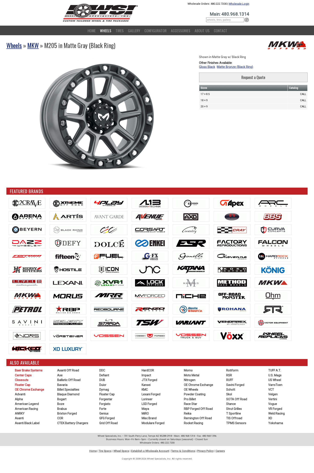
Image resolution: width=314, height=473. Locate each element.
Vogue (272, 404)
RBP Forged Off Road (198, 408)
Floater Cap (22, 385)
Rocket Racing (193, 423)
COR (60, 418)
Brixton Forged (67, 413)
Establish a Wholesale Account (150, 451)
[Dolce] (109, 243)
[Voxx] (232, 335)
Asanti (19, 418)
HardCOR (148, 370)
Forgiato (104, 404)
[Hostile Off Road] (68, 269)
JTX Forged (149, 380)
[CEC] (109, 229)
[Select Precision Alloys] (68, 322)
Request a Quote (253, 77)
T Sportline (233, 413)
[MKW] (273, 282)
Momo (188, 370)
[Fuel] (109, 256)
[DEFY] (68, 243)
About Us (202, 30)
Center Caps (23, 375)
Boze (60, 404)
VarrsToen (275, 385)
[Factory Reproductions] (232, 243)
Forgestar (105, 399)
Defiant (104, 375)
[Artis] (68, 216)
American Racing (26, 408)
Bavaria (62, 385)
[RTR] (273, 309)
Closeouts (21, 380)
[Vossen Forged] (150, 335)
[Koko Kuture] (232, 269)
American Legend (27, 404)
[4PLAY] (109, 203)
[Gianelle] (191, 256)
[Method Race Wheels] (232, 282)
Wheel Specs (121, 451)
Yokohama (275, 423)
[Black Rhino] (68, 229)
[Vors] (27, 335)
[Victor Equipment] (273, 322)
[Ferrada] (27, 256)
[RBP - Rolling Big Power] (68, 309)
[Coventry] (191, 229)
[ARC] (273, 203)
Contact (220, 30)
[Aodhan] (191, 203)
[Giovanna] (232, 256)
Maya (145, 408)
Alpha (19, 399)
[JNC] (150, 269)
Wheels (105, 30)
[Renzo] (150, 309)
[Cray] (232, 229)
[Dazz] (27, 243)
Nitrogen (189, 380)
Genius (104, 413)
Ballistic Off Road (69, 380)
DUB (102, 380)
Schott (230, 389)
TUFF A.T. (274, 370)
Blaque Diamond (68, 394)
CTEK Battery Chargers (72, 423)
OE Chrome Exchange (29, 389)
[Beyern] (27, 229)
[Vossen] (109, 335)
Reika (187, 413)
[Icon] (109, 269)
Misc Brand (149, 418)
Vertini (272, 399)
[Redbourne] (109, 309)
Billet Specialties (68, 389)
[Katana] (191, 269)
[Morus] (68, 296)
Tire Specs (105, 451)
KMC (145, 389)
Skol (229, 394)
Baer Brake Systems (29, 370)
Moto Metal (191, 375)
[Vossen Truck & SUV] (191, 335)
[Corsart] (150, 229)
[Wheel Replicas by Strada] (273, 335)
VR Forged (275, 408)
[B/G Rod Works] (232, 216)
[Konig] (273, 269)
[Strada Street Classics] (109, 322)
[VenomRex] (232, 322)
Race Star (190, 404)
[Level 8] (27, 282)
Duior (102, 385)
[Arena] (27, 216)
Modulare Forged (153, 423)
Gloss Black (207, 67)
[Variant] (191, 322)
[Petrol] (27, 309)
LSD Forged (149, 404)
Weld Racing (276, 413)
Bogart (61, 399)
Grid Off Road (108, 423)
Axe (60, 375)
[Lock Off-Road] (150, 282)
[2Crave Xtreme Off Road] (68, 203)
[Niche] (191, 296)
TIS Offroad (234, 418)
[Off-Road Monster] (232, 296)
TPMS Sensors (236, 423)
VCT (271, 389)
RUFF (229, 380)
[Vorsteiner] (68, 335)
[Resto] (191, 309)
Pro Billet (190, 399)
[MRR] (109, 296)
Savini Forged (235, 385)
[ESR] (191, 243)
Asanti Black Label (27, 423)
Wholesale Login (239, 3)
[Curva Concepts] (273, 229)
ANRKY (20, 413)
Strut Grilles (234, 408)
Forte (102, 408)
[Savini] (27, 322)
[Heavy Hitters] (27, 269)
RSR (229, 375)
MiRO (145, 413)
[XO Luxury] (68, 348)
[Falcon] (273, 243)
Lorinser (147, 399)
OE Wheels (191, 389)
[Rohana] (232, 309)
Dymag (104, 389)
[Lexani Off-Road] (109, 282)
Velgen (273, 394)
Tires (120, 30)
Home (92, 30)
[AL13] (150, 203)
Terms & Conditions (183, 451)
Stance (231, 404)
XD (270, 418)
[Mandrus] (191, 282)
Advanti (20, 394)
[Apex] (232, 203)
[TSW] (150, 322)
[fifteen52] (68, 256)
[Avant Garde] (109, 216)
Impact (146, 375)
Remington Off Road (198, 418)
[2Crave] (27, 203)
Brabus (62, 408)
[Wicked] (27, 348)
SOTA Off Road (236, 399)
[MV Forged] (150, 296)
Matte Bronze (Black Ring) (235, 67)
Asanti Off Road (68, 370)
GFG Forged (107, 418)
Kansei (146, 385)
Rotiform (232, 370)
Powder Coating (194, 394)
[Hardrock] (273, 256)
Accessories (180, 30)
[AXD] (191, 216)
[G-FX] (150, 256)
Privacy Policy (205, 451)
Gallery (134, 30)
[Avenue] (150, 216)
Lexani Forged (151, 394)
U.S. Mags (275, 375)
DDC (102, 370)
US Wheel (274, 380)
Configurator (155, 30)
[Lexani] (68, 282)
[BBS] (273, 216)
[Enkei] (150, 243)
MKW (33, 45)
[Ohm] (273, 296)
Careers (220, 451)
